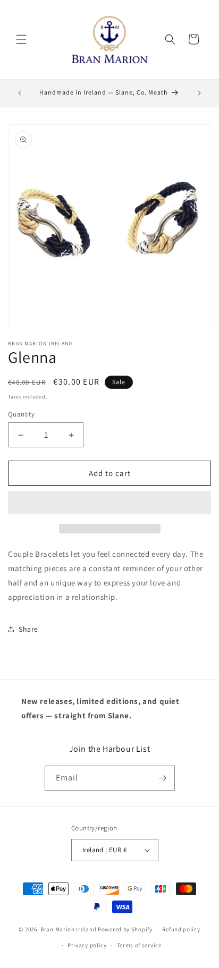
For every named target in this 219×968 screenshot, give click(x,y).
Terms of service (139, 945)
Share (28, 629)
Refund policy (181, 929)
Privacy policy (87, 945)
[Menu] (21, 39)
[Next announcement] (199, 93)
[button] (109, 503)
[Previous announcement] (19, 93)
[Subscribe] (162, 778)
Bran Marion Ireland (68, 928)
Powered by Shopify (125, 928)
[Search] (170, 39)
